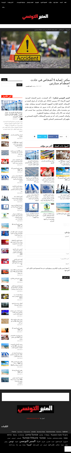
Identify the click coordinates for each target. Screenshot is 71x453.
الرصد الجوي (58, 441)
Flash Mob (19, 431)
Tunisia (49, 438)
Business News (41, 432)
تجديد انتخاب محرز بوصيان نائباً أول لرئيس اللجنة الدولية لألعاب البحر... (16, 312)
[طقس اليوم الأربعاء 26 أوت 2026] (63, 207)
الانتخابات (19, 438)
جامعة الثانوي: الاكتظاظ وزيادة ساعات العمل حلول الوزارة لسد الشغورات (16, 242)
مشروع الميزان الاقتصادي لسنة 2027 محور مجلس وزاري (16, 337)
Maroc (15, 435)
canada (33, 432)
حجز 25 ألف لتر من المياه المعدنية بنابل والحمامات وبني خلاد (32, 179)
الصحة (61, 2)
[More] (35, 136)
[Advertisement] (48, 91)
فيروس (45, 444)
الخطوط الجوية (44, 2)
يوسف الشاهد (12, 444)
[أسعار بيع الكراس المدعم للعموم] (47, 154)
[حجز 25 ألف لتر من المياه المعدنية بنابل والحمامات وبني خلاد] (32, 171)
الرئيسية (4, 2)
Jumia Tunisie (32, 435)
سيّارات (50, 2)
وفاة (17, 444)
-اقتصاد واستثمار (30, 2)
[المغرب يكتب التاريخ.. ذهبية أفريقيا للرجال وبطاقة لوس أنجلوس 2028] (5, 250)
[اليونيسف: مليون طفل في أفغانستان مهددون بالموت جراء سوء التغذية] (5, 233)
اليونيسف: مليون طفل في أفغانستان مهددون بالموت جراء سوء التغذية (16, 233)
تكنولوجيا (37, 2)
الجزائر (8, 438)
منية (20, 119)
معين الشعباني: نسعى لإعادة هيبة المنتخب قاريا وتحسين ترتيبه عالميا (48, 179)
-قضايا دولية (55, 2)
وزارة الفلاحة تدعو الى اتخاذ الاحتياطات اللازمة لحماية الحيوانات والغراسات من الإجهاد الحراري (48, 217)
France (14, 432)
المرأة (38, 441)
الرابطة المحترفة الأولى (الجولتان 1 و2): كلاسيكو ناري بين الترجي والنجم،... (16, 287)
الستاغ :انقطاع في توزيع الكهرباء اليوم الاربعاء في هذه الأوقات (32, 215)
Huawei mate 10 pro (59, 435)
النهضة (16, 441)
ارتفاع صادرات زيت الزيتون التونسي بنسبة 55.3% (17, 296)
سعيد (66, 445)
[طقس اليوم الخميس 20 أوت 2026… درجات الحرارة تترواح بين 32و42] (5, 363)
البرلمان (13, 438)
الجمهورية (65, 441)
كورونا (29, 444)
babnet (65, 432)
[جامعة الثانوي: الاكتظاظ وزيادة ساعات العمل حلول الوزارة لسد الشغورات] (5, 242)
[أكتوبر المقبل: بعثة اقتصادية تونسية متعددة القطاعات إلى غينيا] (63, 188)
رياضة (3, 7)
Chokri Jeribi (27, 431)
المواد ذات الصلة (61, 146)
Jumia (41, 435)
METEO (9, 435)
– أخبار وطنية (11, 2)
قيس (41, 444)
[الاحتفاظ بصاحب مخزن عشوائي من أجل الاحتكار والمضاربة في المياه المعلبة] (32, 188)
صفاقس (58, 445)
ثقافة (65, 2)
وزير (20, 445)
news (66, 438)
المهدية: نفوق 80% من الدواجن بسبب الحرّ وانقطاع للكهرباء (64, 162)
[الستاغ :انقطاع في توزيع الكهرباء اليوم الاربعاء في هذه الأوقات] (32, 207)
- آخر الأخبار (61, 29)
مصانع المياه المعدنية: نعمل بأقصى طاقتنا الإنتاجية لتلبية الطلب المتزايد (32, 162)
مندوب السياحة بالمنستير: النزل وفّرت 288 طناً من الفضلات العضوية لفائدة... (16, 346)
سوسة (62, 444)
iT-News (46, 435)
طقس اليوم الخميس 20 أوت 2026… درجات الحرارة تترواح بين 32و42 (16, 363)
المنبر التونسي (29, 86)
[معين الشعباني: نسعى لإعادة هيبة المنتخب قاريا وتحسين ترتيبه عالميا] (47, 171)
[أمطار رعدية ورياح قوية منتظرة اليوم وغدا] (5, 305)
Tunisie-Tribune (30, 438)
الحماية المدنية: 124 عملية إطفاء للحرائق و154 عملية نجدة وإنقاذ (16, 271)
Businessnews (50, 432)
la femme (21, 435)
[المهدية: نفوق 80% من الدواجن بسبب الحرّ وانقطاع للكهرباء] (63, 154)
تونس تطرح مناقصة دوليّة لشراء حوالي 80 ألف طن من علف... (16, 321)
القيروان (43, 441)
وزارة (23, 445)
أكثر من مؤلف (46, 146)
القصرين (48, 441)
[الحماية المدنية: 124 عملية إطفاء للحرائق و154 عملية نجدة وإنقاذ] (5, 271)
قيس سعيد (36, 445)
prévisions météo (57, 438)
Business (58, 432)
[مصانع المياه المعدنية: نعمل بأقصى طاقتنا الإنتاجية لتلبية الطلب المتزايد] (32, 154)
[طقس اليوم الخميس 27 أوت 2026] (63, 171)
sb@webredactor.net (33, 418)
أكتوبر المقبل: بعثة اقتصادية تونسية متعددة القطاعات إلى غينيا (64, 196)
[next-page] (65, 225)
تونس (11, 441)
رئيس (5, 441)
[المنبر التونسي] (35, 17)
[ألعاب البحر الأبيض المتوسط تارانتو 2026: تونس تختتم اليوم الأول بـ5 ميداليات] (5, 261)
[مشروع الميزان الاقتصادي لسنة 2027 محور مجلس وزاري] (5, 337)
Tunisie (42, 438)
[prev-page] (68, 225)
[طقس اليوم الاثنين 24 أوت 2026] (5, 280)
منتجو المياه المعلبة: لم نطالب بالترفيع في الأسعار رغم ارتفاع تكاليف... (16, 354)
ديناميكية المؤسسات (21, 2)
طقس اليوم (51, 445)
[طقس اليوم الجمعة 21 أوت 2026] (5, 329)
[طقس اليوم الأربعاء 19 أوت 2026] (5, 372)
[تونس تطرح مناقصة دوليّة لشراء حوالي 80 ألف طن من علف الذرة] (5, 321)
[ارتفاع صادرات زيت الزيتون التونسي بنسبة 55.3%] (5, 296)
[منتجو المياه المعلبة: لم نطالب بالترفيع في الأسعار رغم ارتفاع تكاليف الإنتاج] (5, 354)
